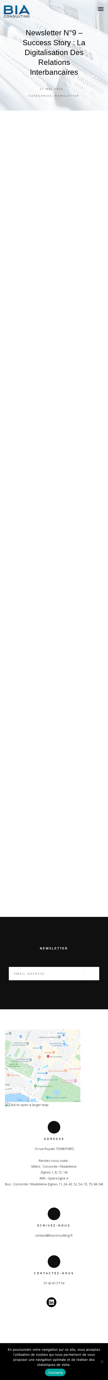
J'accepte (55, 1372)
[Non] (101, 1361)
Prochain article (72, 886)
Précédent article (38, 874)
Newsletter (67, 96)
